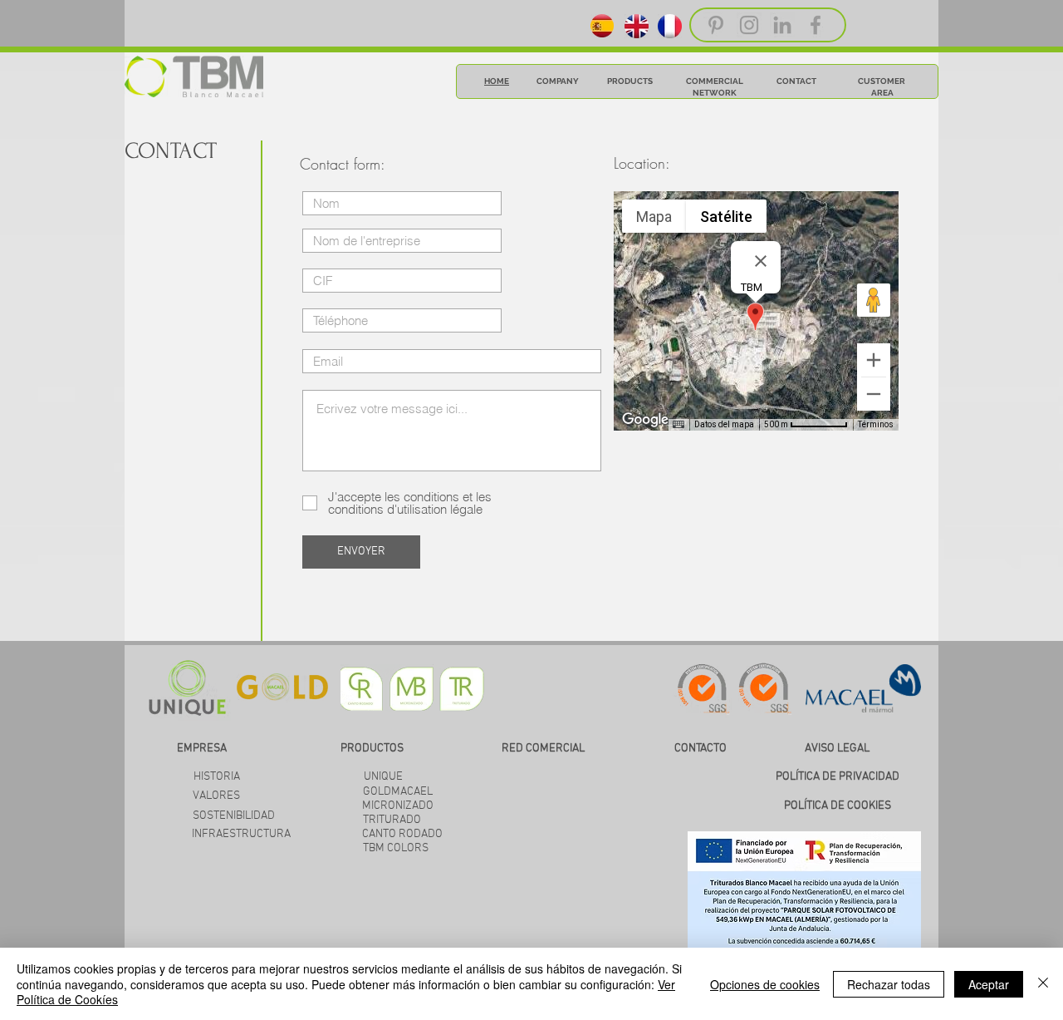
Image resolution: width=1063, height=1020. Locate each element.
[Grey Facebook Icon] (815, 24)
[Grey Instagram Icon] (749, 24)
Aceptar (988, 984)
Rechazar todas (888, 984)
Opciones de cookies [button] (765, 984)
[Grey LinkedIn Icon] (782, 24)
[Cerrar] (1043, 984)
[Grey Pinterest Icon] (715, 24)
